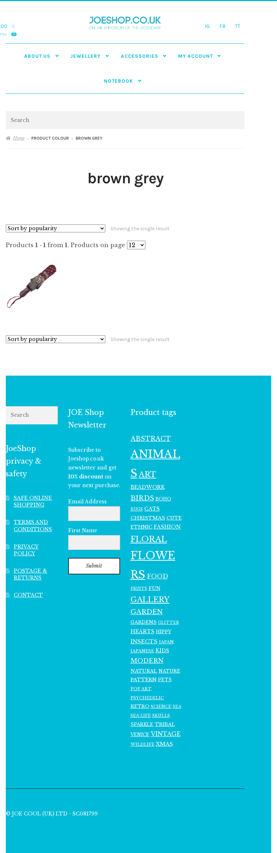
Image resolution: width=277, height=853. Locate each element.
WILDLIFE (142, 744)
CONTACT (28, 595)
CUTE (174, 518)
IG (207, 26)
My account (195, 56)
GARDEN (147, 612)
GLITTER (168, 622)
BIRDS (142, 498)
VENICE (140, 734)
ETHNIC (141, 527)
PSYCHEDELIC (147, 697)
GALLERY (150, 599)
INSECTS (144, 641)
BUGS (137, 509)
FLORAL (149, 539)
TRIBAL (165, 724)
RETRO (140, 706)
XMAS (164, 744)
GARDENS (144, 622)
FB (222, 26)
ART (147, 474)
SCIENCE (161, 706)
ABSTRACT (151, 439)
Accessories (139, 56)
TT (237, 26)
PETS (165, 679)
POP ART (141, 688)
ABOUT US (37, 56)
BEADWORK (148, 487)
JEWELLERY (85, 56)
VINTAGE (166, 734)
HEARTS (142, 631)
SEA (177, 706)
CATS (152, 509)
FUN (155, 588)
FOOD (157, 576)
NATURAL (144, 671)
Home (19, 138)
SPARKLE (142, 724)
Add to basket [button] (31, 285)
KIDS (162, 650)
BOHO (163, 499)
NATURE (169, 671)
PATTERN (144, 680)
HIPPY (163, 631)
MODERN (147, 661)
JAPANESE (142, 650)
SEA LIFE (141, 715)
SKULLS (161, 715)
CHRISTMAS (148, 518)
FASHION (167, 527)
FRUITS (139, 588)
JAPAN (166, 641)
